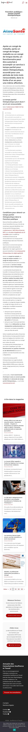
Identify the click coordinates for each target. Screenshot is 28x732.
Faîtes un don (15, 645)
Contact (5, 709)
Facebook (6, 712)
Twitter (5, 714)
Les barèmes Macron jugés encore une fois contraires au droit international (13, 537)
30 (22, 589)
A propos (6, 703)
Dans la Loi (14, 18)
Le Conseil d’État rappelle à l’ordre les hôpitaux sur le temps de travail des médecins (14, 463)
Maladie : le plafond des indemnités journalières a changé (12, 573)
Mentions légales (8, 705)
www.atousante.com (9, 383)
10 (15, 589)
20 (18, 589)
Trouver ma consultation (12, 692)
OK (14, 729)
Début (5, 589)
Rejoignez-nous (15, 615)
